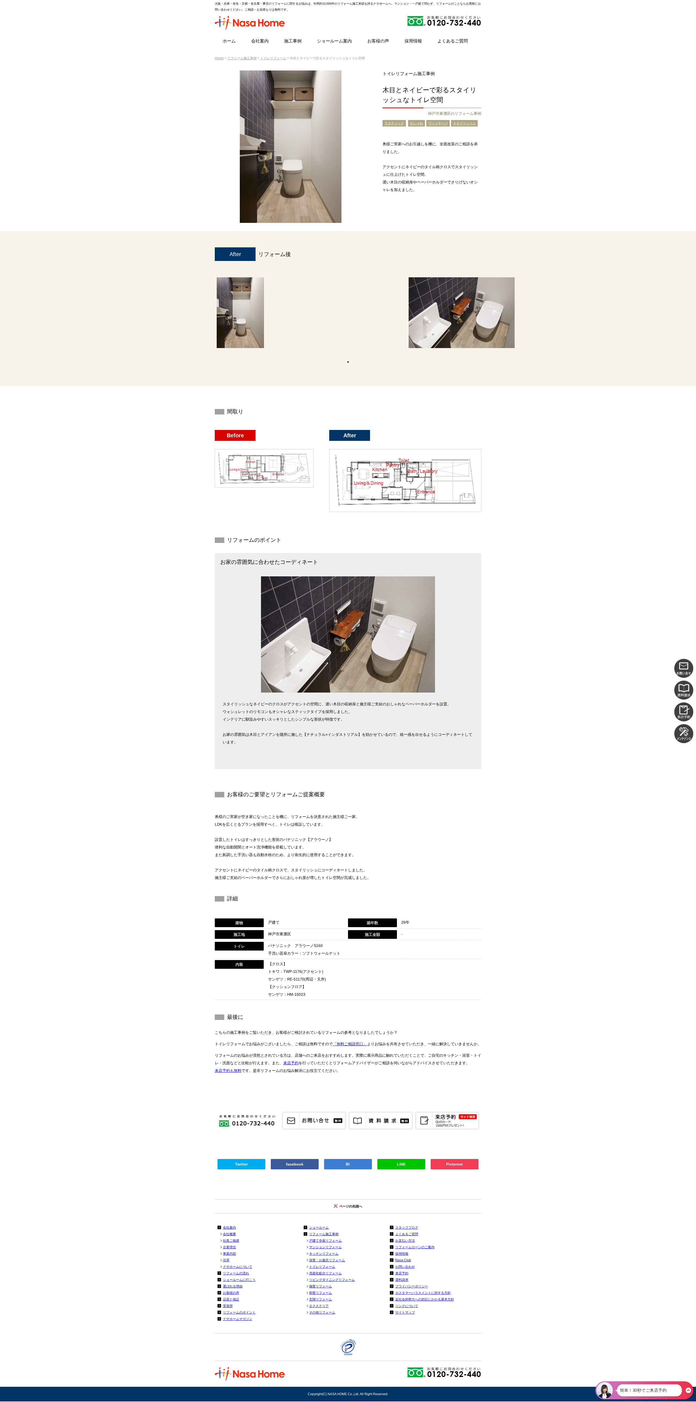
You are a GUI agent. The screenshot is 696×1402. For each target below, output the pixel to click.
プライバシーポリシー (411, 1286)
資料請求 (401, 1280)
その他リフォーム (322, 1312)
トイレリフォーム (273, 58)
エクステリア (319, 1306)
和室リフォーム (320, 1293)
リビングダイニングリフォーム (332, 1280)
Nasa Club (403, 1260)
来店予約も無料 (228, 1070)
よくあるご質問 (452, 41)
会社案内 (260, 41)
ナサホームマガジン (237, 1319)
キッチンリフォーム (323, 1254)
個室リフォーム (320, 1286)
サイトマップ (405, 1312)
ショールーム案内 (334, 41)
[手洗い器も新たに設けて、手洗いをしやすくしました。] (462, 312)
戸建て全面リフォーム (325, 1241)
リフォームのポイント (239, 1312)
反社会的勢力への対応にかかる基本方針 (424, 1299)
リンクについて (406, 1306)
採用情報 (413, 41)
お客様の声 (378, 41)
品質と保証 (231, 1299)
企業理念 (229, 1247)
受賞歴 (228, 1306)
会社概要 (229, 1234)
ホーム (229, 41)
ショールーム (319, 1227)
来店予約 (291, 1063)
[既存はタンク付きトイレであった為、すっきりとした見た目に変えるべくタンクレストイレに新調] (240, 312)
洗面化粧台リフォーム (325, 1273)
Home (219, 58)
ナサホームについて (237, 1267)
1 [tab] (348, 361)
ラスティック (394, 123)
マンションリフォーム (325, 1247)
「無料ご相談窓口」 (350, 1044)
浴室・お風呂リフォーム (327, 1260)
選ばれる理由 (233, 1286)
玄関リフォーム (320, 1299)
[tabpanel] (240, 315)
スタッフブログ (406, 1227)
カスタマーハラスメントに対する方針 (423, 1293)
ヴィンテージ (438, 123)
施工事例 (293, 41)
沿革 (226, 1260)
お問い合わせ (405, 1267)
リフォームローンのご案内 (414, 1247)
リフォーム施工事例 (242, 58)
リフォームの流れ (236, 1273)
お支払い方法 (405, 1241)
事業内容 (229, 1254)
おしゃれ (416, 123)
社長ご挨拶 (231, 1241)
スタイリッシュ (464, 123)
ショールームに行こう (239, 1280)
